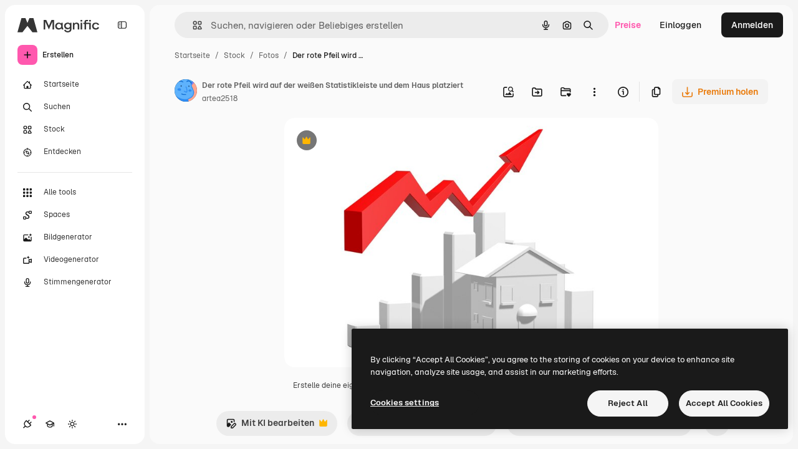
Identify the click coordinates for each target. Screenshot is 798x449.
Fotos (269, 55)
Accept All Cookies (724, 403)
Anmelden (752, 25)
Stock (234, 55)
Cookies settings (404, 402)
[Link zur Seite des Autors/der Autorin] (186, 92)
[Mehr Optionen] (594, 91)
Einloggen (680, 25)
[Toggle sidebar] (122, 25)
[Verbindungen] (27, 424)
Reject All (628, 403)
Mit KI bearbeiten (270, 426)
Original (364, 142)
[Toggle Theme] (72, 424)
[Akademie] (50, 424)
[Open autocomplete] (192, 25)
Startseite (192, 55)
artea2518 (220, 99)
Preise (628, 25)
